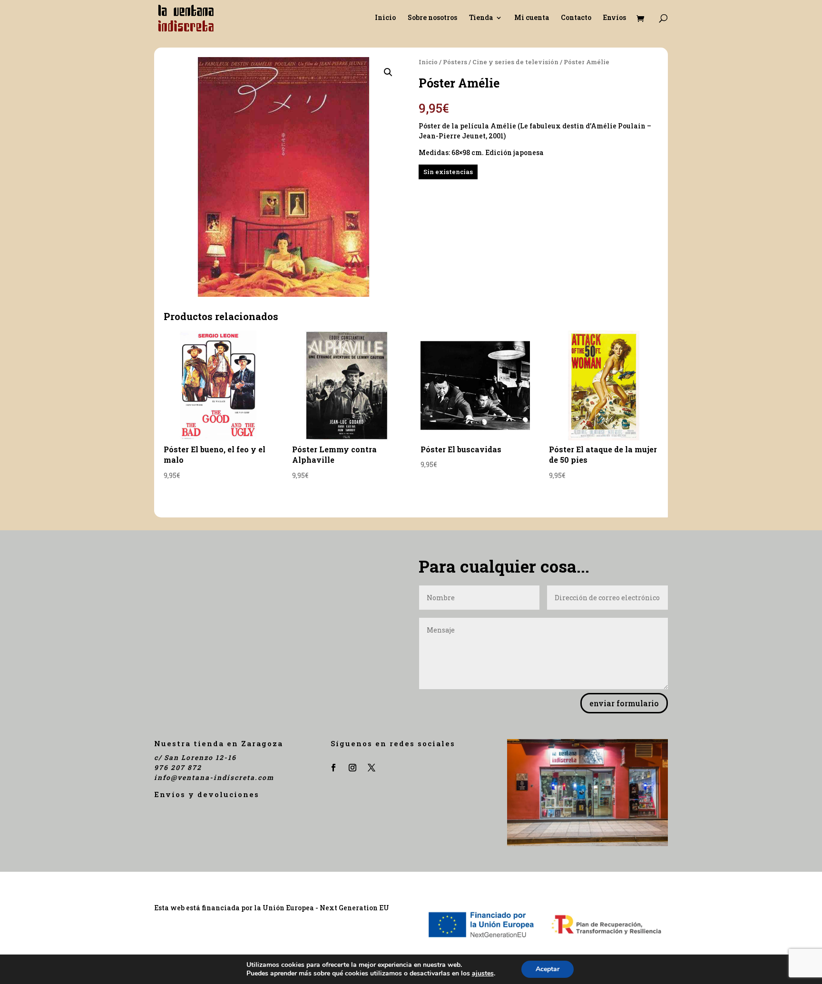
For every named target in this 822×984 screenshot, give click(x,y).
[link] (186, 16)
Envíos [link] (614, 18)
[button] (388, 72)
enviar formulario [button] (624, 703)
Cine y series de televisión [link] (515, 62)
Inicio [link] (385, 18)
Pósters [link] (455, 62)
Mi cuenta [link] (531, 18)
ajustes (483, 973)
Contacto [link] (576, 18)
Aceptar (547, 969)
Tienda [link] (481, 18)
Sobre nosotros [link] (432, 18)
